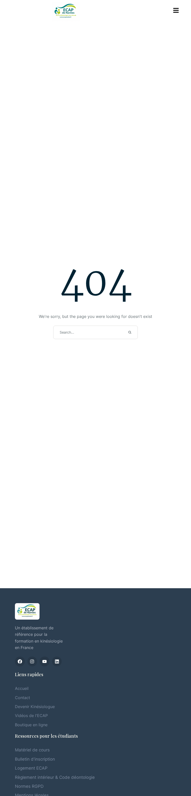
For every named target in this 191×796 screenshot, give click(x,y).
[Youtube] (44, 661)
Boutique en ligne (31, 724)
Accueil (22, 688)
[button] (176, 10)
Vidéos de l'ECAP (31, 715)
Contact (22, 697)
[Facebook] (20, 661)
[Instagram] (32, 661)
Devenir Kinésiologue (35, 706)
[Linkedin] (57, 661)
